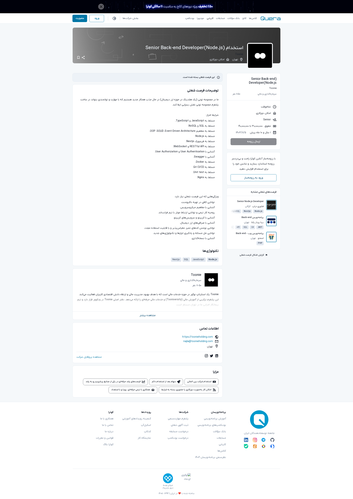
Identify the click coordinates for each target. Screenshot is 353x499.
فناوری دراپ (258, 206)
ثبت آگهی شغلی (179, 425)
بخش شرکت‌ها (130, 18)
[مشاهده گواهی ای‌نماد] (183, 481)
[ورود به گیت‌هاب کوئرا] (272, 440)
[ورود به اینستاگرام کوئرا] (255, 440)
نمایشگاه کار (144, 438)
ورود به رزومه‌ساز (253, 178)
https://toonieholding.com (197, 337)
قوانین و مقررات (104, 438)
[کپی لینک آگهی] (83, 58)
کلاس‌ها (221, 451)
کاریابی (222, 444)
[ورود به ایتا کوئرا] (255, 446)
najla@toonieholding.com (198, 341)
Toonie (239, 54)
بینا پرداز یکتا (257, 222)
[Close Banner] (101, 7)
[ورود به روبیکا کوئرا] (263, 446)
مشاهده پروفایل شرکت (89, 357)
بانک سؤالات (219, 431)
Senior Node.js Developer (250, 201)
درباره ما (109, 431)
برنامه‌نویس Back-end (253, 217)
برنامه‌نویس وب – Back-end (250, 233)
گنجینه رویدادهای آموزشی (136, 418)
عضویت (80, 18)
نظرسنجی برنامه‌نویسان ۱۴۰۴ (210, 457)
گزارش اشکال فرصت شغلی (252, 255)
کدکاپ (147, 431)
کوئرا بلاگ (108, 444)
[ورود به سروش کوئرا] (272, 446)
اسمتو (261, 238)
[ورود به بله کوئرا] (246, 446)
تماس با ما (107, 425)
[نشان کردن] (78, 57)
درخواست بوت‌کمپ (178, 438)
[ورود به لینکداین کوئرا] (246, 440)
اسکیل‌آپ (146, 425)
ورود (96, 18)
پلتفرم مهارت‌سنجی (178, 418)
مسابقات (221, 438)
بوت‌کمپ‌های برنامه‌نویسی (211, 425)
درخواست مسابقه (178, 431)
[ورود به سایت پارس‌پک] (168, 478)
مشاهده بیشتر (148, 315)
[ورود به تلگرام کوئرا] (263, 440)
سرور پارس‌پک (167, 488)
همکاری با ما (106, 418)
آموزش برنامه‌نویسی (215, 418)
